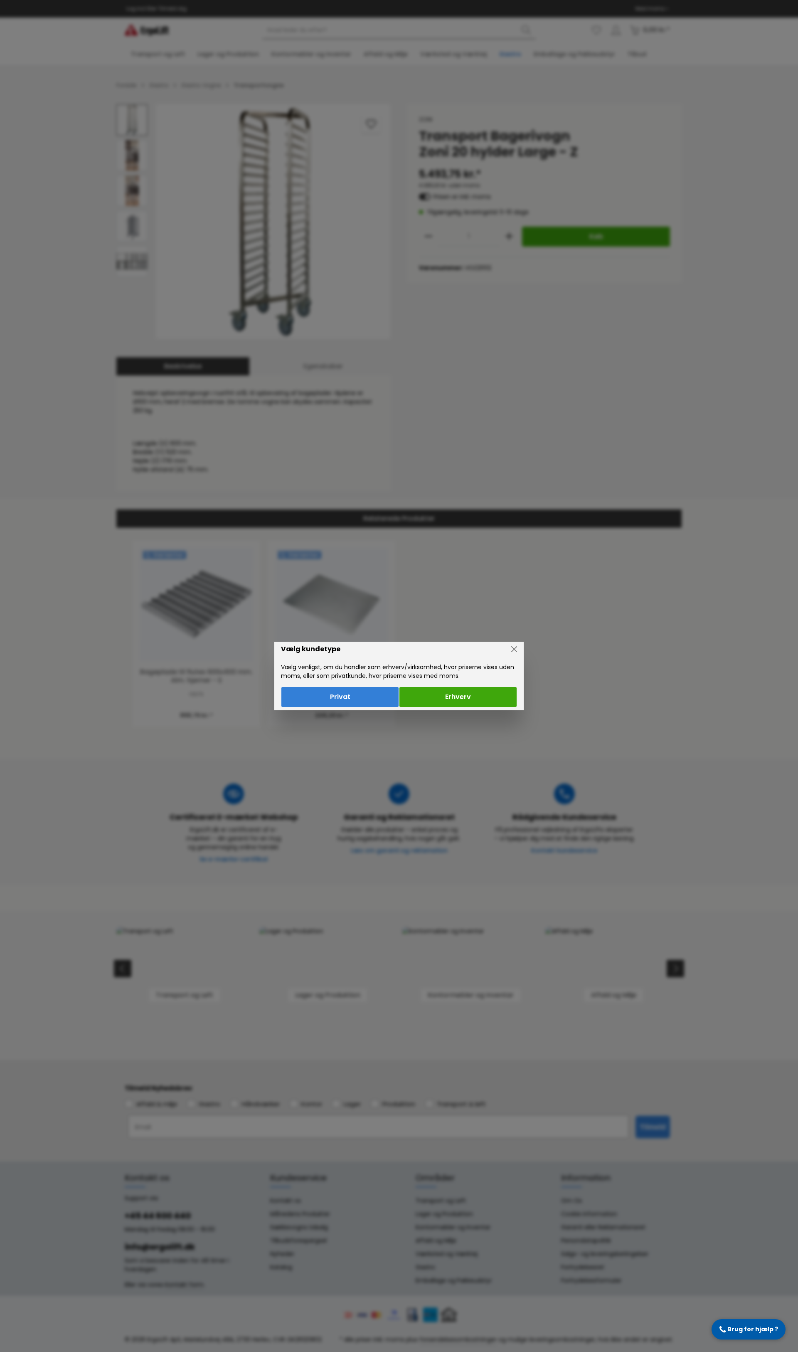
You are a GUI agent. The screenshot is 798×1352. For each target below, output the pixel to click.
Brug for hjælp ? (748, 1329)
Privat (340, 697)
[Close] (514, 649)
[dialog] (399, 676)
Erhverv (458, 697)
